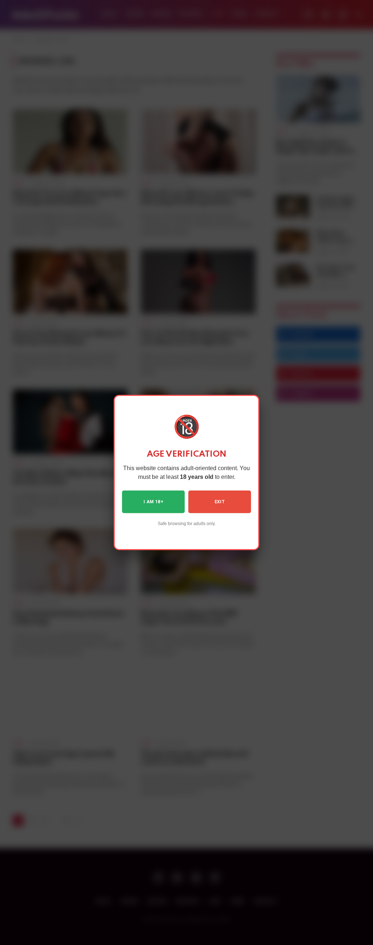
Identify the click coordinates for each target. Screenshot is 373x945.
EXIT (220, 501)
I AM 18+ (153, 501)
